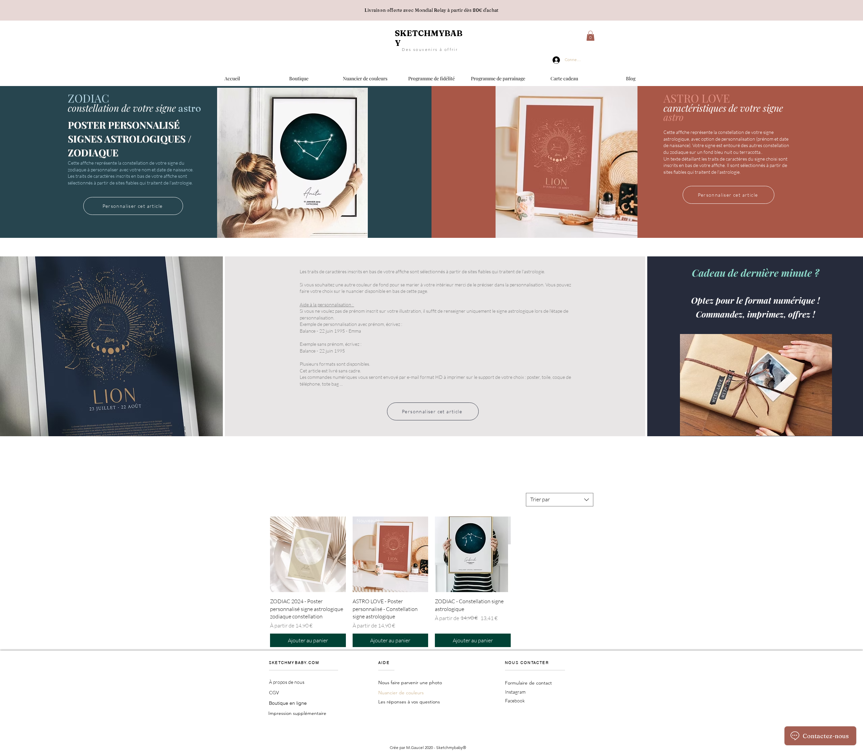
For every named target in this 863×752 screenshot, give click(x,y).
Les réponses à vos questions (409, 702)
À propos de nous (286, 682)
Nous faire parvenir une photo (410, 682)
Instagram (515, 692)
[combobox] (559, 499)
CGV (274, 693)
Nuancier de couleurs (401, 693)
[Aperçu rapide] (308, 554)
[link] (590, 36)
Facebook (515, 700)
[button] (299, 75)
